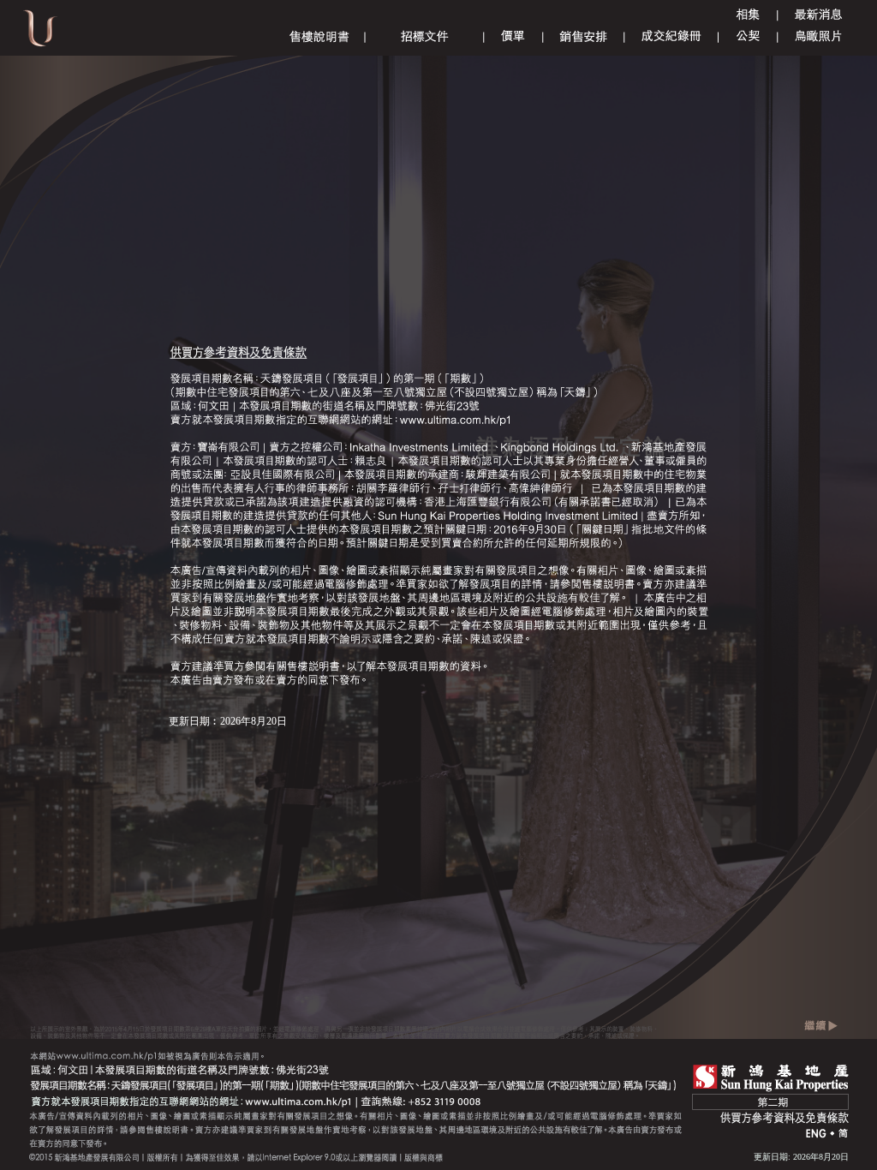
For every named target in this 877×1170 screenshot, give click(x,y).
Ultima (40, 33)
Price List (513, 36)
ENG (816, 1134)
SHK (771, 1078)
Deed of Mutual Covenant (748, 36)
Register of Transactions (671, 36)
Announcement (819, 15)
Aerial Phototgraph (818, 36)
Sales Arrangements (583, 36)
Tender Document (425, 36)
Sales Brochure (319, 36)
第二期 (770, 1102)
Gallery (748, 15)
